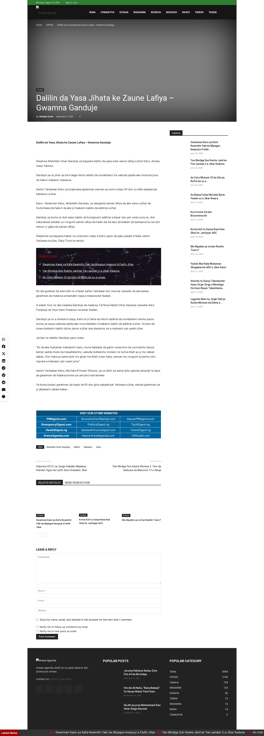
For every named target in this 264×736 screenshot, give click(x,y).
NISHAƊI (171, 12)
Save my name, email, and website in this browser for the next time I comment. (86, 619)
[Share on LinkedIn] (3, 361)
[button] (223, 12)
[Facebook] (201, 2)
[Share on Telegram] (3, 368)
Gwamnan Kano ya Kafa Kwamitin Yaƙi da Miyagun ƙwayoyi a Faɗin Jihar (88, 264)
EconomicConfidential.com (98, 419)
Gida (92, 12)
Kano (98, 447)
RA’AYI (186, 12)
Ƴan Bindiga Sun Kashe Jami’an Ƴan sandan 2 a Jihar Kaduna (81, 270)
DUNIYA (156, 12)
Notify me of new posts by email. (58, 631)
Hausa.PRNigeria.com (140, 419)
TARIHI (199, 12)
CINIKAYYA (107, 12)
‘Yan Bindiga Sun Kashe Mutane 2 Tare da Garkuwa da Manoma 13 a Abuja (136, 468)
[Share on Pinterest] (3, 375)
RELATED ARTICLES (49, 482)
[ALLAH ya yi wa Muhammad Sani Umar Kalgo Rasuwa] (112, 709)
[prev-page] (38, 534)
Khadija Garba (46, 116)
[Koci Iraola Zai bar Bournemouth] (179, 216)
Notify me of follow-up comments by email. (64, 626)
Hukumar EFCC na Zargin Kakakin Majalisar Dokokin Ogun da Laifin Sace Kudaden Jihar (61, 468)
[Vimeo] (213, 2)
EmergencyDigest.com (56, 424)
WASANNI (139, 12)
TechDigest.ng (140, 424)
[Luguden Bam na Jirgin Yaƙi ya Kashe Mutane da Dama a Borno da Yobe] (179, 303)
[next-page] (44, 534)
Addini (77, 447)
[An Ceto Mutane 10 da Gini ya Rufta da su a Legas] (179, 182)
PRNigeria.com (56, 419)
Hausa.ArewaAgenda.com (98, 435)
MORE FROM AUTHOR (77, 482)
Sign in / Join (71, 2)
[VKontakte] (219, 2)
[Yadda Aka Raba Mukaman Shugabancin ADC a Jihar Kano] (179, 268)
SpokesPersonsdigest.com (98, 430)
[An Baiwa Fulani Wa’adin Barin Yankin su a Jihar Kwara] (179, 199)
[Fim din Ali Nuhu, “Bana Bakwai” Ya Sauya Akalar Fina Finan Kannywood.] (112, 692)
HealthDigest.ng (56, 430)
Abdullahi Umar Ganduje (58, 447)
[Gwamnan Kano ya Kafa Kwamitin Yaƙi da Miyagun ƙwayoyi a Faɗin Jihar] (55, 503)
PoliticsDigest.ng (98, 424)
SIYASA (123, 12)
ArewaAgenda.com (56, 435)
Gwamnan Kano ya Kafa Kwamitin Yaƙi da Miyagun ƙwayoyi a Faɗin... (205, 146)
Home (39, 24)
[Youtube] (225, 2)
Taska (213, 12)
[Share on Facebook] (3, 346)
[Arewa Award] (98, 134)
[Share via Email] (3, 389)
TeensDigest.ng (141, 430)
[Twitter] (207, 2)
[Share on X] (3, 354)
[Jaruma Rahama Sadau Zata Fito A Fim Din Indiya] (112, 675)
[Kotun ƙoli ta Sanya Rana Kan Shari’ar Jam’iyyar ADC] (98, 503)
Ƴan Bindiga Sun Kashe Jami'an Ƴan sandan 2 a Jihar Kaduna (193, 732)
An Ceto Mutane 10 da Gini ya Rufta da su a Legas (74, 277)
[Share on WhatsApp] (3, 339)
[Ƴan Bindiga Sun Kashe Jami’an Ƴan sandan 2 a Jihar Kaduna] (179, 165)
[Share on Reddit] (3, 382)
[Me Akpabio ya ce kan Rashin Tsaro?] (141, 503)
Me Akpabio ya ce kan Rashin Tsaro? (141, 520)
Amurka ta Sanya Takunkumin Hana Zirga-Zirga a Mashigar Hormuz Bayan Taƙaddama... (208, 285)
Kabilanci (88, 447)
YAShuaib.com (140, 435)
